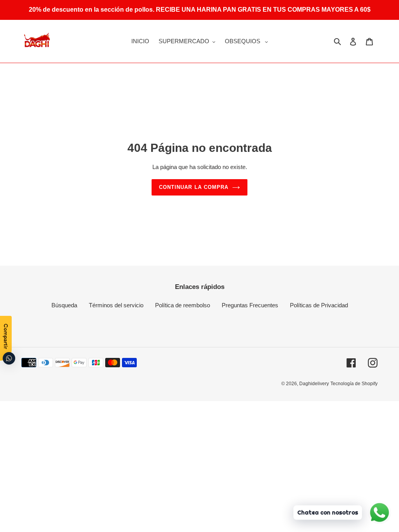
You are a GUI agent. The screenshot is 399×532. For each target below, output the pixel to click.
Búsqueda (64, 305)
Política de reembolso (182, 305)
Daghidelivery (314, 383)
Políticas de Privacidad (319, 305)
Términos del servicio (116, 305)
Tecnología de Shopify (354, 383)
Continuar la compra (193, 187)
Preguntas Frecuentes (250, 305)
